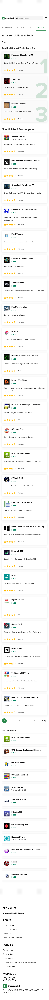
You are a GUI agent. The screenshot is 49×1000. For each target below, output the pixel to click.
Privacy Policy (8, 950)
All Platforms (7, 28)
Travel (32, 28)
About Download (9, 925)
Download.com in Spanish (12, 938)
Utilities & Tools (41, 28)
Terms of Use (8, 954)
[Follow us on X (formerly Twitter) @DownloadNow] (9, 979)
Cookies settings (9, 966)
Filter (4, 42)
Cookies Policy (8, 958)
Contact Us (7, 933)
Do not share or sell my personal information (19, 962)
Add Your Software (10, 929)
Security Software (22, 28)
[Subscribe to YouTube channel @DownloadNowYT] (14, 979)
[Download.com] (8, 18)
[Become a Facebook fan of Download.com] (5, 979)
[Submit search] (17, 18)
